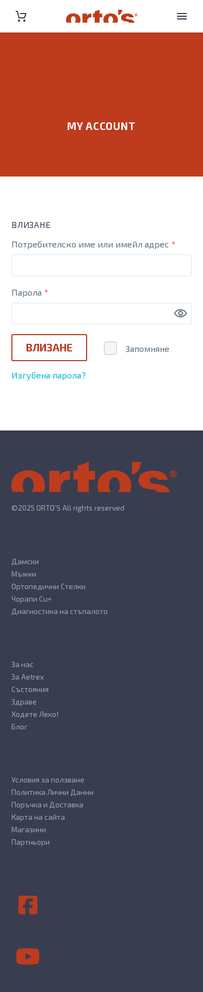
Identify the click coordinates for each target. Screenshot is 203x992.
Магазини (28, 829)
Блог (19, 726)
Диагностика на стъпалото (59, 611)
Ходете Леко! (34, 714)
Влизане (49, 347)
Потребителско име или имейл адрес (101, 243)
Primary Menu (182, 16)
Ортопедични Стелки (48, 586)
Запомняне (147, 348)
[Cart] (21, 16)
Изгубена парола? (48, 375)
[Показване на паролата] (181, 313)
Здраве (24, 701)
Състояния (30, 689)
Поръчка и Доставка (47, 804)
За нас (22, 664)
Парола (59, 291)
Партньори (30, 841)
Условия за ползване (47, 779)
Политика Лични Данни (52, 792)
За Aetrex (27, 676)
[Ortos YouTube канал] (27, 957)
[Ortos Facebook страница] (27, 905)
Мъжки (23, 573)
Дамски (25, 561)
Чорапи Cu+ (31, 598)
